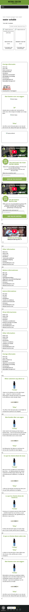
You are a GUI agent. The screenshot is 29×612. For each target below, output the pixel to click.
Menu (2, 7)
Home (4, 17)
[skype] (20, 609)
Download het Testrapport (9, 90)
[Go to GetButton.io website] (3, 610)
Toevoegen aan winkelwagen (8, 48)
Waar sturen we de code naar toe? (10, 210)
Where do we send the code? (9, 173)
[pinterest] (17, 609)
